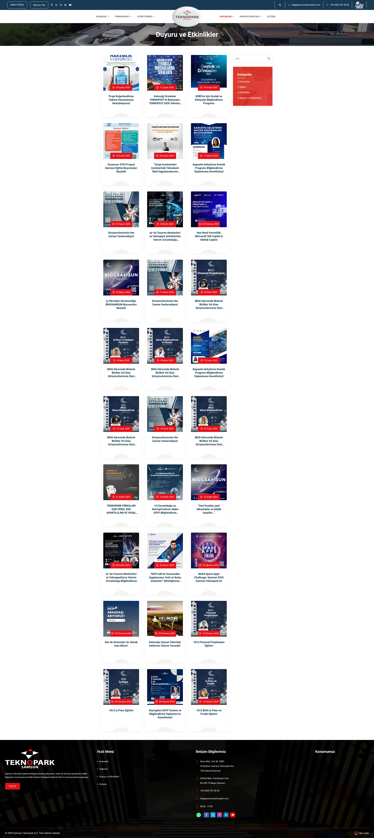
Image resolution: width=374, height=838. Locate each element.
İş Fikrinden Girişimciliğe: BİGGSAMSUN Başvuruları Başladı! (121, 304)
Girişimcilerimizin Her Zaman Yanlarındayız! (121, 234)
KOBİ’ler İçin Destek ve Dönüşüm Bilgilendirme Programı (209, 100)
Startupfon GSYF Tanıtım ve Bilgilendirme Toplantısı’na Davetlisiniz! (165, 714)
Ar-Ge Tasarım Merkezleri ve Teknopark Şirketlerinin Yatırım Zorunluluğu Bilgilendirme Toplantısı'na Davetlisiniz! (165, 236)
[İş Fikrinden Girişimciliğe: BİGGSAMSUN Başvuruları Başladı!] (121, 277)
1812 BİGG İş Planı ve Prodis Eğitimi (208, 712)
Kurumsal (101, 16)
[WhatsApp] (199, 815)
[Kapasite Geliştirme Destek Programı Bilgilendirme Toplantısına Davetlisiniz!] (209, 141)
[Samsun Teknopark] (30, 758)
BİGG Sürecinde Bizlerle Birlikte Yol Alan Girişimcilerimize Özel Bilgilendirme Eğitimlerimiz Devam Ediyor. (209, 304)
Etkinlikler (245, 92)
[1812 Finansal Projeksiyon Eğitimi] (209, 618)
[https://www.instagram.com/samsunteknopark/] (61, 5)
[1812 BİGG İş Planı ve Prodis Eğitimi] (209, 686)
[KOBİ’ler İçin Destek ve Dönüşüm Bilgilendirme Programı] (209, 72)
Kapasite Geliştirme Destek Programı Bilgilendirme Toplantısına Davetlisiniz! (209, 168)
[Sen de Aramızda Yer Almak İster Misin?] (121, 618)
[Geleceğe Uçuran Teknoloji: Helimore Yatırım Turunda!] (165, 618)
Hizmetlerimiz (144, 16)
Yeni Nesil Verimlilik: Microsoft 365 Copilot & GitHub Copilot (209, 236)
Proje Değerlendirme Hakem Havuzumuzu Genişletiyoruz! (121, 100)
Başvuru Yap (39, 5)
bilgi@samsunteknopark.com (306, 5)
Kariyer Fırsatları (249, 16)
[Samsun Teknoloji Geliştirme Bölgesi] (187, 15)
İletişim (271, 16)
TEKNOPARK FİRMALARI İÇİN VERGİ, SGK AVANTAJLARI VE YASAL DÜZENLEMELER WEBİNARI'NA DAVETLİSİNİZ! (121, 509)
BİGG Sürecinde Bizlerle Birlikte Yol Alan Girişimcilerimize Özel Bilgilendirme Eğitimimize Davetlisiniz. (121, 441)
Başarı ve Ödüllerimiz (250, 98)
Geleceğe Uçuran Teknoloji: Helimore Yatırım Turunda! (165, 644)
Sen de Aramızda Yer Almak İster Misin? (121, 644)
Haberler (103, 769)
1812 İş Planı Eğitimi (121, 710)
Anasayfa (103, 761)
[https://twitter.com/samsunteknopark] (56, 5)
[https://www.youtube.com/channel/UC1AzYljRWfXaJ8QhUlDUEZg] (70, 5)
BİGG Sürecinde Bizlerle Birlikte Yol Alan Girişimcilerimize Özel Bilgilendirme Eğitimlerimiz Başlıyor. (121, 373)
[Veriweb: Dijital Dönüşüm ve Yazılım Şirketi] (361, 833)
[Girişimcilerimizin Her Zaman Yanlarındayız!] (121, 209)
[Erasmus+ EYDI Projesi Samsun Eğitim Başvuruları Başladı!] (121, 141)
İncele (12, 786)
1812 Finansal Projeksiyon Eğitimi (209, 644)
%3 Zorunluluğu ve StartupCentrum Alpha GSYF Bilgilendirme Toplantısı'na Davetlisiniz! (165, 509)
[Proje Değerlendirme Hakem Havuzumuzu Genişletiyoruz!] (121, 72)
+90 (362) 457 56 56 (339, 5)
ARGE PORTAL (17, 5)
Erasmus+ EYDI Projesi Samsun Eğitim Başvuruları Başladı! (121, 168)
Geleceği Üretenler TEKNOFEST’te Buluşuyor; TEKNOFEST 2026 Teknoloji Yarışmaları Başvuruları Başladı (165, 100)
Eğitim (243, 87)
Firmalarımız (122, 16)
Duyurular (226, 16)
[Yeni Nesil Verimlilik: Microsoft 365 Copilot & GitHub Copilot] (209, 209)
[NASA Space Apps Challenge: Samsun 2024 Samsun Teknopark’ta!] (209, 550)
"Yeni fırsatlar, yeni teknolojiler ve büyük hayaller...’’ (208, 509)
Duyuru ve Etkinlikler (109, 776)
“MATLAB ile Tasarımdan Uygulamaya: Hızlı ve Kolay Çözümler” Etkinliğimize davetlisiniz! (165, 577)
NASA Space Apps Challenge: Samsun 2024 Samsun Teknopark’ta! (209, 577)
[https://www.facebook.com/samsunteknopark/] (51, 5)
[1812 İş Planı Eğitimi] (121, 686)
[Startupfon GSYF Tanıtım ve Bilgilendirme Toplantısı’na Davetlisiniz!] (165, 686)
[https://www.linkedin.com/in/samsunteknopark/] (65, 5)
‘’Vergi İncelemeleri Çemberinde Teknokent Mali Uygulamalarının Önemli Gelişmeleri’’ (165, 168)
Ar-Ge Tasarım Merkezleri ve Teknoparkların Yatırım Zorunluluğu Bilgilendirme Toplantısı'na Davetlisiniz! (121, 577)
